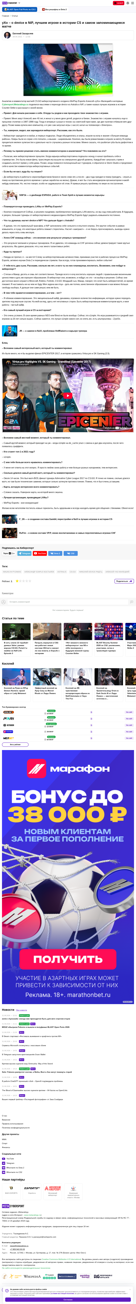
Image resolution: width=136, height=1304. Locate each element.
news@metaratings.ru (19, 1246)
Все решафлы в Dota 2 (56, 9)
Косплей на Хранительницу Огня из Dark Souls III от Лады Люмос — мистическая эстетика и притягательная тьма (107, 693)
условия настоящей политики (62, 1293)
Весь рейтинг (15, 745)
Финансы (6, 1147)
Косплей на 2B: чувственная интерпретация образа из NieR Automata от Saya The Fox (78, 693)
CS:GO (73, 572)
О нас (4, 1116)
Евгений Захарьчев (23, 33)
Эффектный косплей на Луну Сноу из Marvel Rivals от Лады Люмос (46, 690)
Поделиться (122, 581)
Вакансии (6, 1120)
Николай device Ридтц (90, 572)
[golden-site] (15, 1276)
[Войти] (127, 3)
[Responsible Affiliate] (103, 1277)
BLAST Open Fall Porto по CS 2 (21, 9)
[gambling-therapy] (84, 1276)
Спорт (4, 1143)
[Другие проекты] (11, 3)
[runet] (4, 1276)
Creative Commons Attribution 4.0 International (61, 1259)
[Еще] (132, 3)
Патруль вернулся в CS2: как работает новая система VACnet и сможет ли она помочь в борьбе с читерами (47, 648)
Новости (8, 1009)
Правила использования (12, 1124)
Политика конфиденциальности (16, 1128)
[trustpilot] (49, 1276)
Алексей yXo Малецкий (117, 572)
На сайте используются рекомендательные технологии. (26, 1268)
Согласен (68, 1300)
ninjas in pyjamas (12, 572)
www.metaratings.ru (32, 1215)
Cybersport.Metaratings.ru (15, 104)
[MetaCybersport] (13, 1206)
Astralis (61, 572)
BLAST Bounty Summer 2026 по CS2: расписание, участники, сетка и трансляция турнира (108, 647)
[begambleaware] (67, 1276)
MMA (4, 1139)
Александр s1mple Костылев (39, 572)
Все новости (21, 1010)
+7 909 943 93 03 (17, 1249)
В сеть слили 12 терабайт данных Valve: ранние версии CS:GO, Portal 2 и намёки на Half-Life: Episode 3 (16, 648)
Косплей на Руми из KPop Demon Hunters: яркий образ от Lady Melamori (16, 690)
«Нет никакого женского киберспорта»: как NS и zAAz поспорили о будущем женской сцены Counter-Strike (77, 648)
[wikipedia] (32, 1276)
